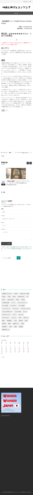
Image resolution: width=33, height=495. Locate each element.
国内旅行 (9, 320)
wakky (2, 156)
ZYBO (23, 299)
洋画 (22, 323)
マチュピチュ (5, 317)
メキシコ (14, 317)
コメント (3, 229)
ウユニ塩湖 (5, 305)
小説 (15, 320)
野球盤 (21, 326)
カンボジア (13, 305)
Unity (3, 299)
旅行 (26, 320)
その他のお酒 (5, 302)
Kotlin (3, 296)
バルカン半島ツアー (7, 311)
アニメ (13, 302)
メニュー (25, 1)
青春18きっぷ (5, 329)
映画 (10, 152)
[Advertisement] (16, 131)
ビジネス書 (18, 311)
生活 (10, 326)
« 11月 (2, 357)
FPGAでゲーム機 (24, 293)
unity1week (11, 299)
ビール (25, 311)
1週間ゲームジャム (7, 293)
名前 (2, 209)
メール (3, 215)
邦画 (15, 326)
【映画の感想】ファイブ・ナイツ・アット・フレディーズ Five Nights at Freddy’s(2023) (18, 182)
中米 (20, 317)
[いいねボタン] (3, 110)
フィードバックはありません (22, 152)
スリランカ (15, 308)
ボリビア (21, 314)
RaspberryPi (21, 296)
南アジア (26, 317)
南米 (3, 320)
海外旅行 (4, 326)
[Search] (18, 257)
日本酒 (4, 323)
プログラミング (6, 314)
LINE (9, 296)
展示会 (21, 320)
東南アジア (16, 323)
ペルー (14, 314)
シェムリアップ (6, 308)
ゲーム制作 (21, 305)
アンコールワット (22, 302)
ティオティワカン (25, 308)
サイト (3, 222)
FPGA (15, 293)
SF (27, 296)
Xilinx (17, 299)
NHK (14, 296)
